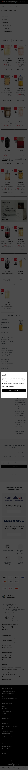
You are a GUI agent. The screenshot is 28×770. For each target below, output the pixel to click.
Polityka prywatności (8, 386)
